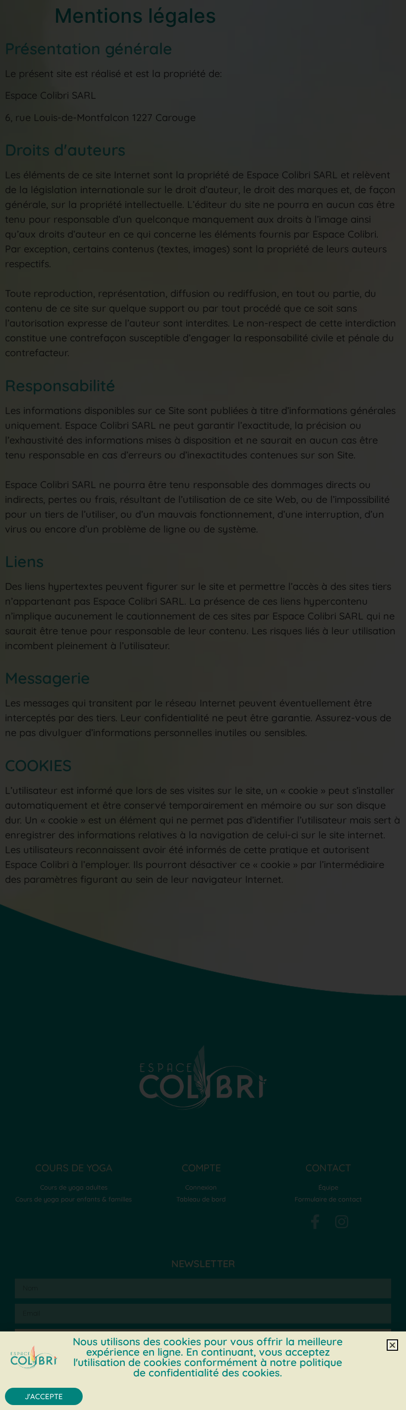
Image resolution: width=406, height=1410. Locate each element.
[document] (203, 705)
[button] (392, 1345)
